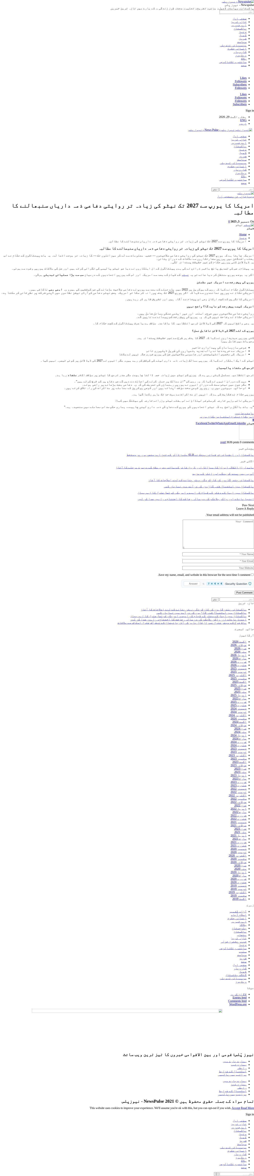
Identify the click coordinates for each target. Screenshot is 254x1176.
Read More (247, 1108)
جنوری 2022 (239, 818)
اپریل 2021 (239, 835)
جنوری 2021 (239, 845)
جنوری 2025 (239, 705)
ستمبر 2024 (239, 718)
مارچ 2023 (239, 778)
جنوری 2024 (239, 745)
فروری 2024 (239, 741)
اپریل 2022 (239, 808)
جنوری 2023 (239, 785)
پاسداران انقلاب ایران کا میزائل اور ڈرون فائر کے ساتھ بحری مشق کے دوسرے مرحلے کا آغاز (185, 467)
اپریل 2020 (239, 872)
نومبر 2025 (239, 671)
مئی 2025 (240, 691)
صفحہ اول (240, 18)
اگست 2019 (239, 898)
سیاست (242, 41)
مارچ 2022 (239, 812)
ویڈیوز (241, 55)
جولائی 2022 (239, 802)
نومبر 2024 (239, 711)
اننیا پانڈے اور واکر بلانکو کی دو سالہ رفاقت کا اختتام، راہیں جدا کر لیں (188, 619)
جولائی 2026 (239, 645)
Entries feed (240, 997)
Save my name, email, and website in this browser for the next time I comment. (204, 574)
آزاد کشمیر (238, 911)
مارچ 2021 (239, 838)
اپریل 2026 (239, 655)
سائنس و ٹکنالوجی (233, 61)
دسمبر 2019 (239, 885)
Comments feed (237, 1000)
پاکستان (240, 28)
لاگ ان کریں (238, 994)
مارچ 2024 (239, 738)
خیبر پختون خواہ (234, 941)
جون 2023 (240, 768)
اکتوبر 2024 (238, 715)
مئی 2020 (240, 868)
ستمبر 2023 (239, 758)
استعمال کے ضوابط (233, 1071)
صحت (244, 65)
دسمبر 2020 (239, 848)
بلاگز (243, 924)
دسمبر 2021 (239, 822)
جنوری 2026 (239, 665)
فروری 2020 (239, 878)
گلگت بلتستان (236, 975)
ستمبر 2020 (239, 858)
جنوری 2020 (239, 882)
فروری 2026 (239, 661)
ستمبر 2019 (239, 895)
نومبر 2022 (239, 792)
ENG (243, 120)
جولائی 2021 (239, 825)
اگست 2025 (239, 681)
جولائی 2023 (239, 765)
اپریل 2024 (239, 735)
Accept (236, 1108)
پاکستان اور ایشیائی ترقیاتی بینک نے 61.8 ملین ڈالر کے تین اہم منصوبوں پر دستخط (190, 454)
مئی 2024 (240, 731)
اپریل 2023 (239, 775)
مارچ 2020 (239, 875)
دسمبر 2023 (239, 748)
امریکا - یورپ (210, 416)
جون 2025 (240, 688)
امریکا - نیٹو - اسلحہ (237, 416)
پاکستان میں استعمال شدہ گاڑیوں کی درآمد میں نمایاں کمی (201, 612)
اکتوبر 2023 (238, 755)
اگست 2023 (239, 761)
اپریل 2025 (239, 695)
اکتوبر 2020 (238, 855)
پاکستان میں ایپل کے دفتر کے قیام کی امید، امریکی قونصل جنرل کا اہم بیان (188, 616)
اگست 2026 (239, 641)
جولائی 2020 (239, 862)
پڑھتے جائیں (244, 413)
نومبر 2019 (239, 888)
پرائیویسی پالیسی (232, 1074)
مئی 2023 (240, 771)
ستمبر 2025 (239, 678)
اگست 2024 (239, 721)
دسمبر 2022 (239, 788)
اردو (243, 123)
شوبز (243, 38)
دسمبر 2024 (239, 708)
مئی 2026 (240, 651)
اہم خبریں (239, 25)
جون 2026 (240, 648)
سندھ (243, 951)
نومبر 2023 (239, 751)
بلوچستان (239, 928)
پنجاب (242, 934)
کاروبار (240, 51)
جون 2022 (240, 805)
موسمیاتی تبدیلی (233, 45)
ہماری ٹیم (239, 1064)
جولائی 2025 (239, 685)
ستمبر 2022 (239, 798)
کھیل (243, 35)
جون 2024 (240, 728)
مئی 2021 (240, 832)
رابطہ (242, 1067)
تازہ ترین (239, 21)
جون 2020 (240, 865)
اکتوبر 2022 (238, 795)
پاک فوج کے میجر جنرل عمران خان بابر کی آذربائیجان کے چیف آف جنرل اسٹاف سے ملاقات (182, 622)
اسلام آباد (239, 914)
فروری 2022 (239, 815)
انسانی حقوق (237, 48)
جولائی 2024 (239, 725)
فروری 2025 (239, 701)
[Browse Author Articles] (246, 438)
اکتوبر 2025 (238, 675)
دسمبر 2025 (239, 668)
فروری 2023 (239, 782)
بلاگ (244, 58)
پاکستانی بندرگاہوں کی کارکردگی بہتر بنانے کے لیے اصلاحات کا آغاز (194, 609)
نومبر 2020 (239, 852)
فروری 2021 (239, 842)
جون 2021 (240, 828)
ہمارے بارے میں (235, 1061)
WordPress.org (238, 1004)
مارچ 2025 (239, 698)
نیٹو (185, 274)
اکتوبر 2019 (238, 892)
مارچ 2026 (239, 658)
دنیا (243, 31)
